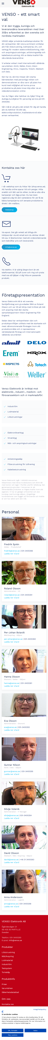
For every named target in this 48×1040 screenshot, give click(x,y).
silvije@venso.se (11, 815)
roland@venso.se (11, 595)
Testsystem (7, 968)
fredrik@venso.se (12, 551)
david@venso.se (11, 859)
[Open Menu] (3, 3)
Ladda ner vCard (11, 554)
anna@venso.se (11, 904)
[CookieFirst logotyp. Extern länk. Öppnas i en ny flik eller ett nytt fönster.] (2, 1012)
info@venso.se (11, 247)
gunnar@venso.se (12, 771)
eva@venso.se (10, 727)
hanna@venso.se (11, 683)
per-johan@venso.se (13, 639)
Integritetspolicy (39, 1009)
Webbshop (9, 210)
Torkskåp (6, 972)
